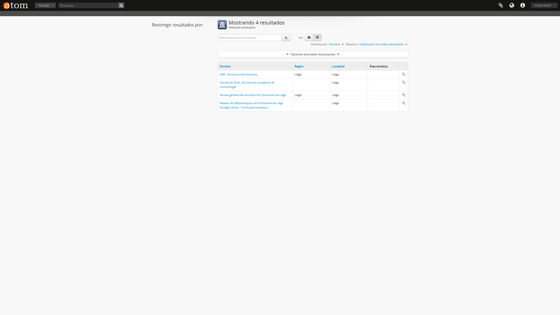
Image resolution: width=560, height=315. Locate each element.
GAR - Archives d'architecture (238, 74)
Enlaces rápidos (522, 5)
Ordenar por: (319, 44)
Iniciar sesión (542, 5)
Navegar (44, 5)
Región (299, 66)
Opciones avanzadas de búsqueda (313, 54)
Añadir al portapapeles (404, 74)
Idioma (511, 5)
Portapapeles (500, 5)
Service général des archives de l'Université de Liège (253, 95)
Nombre (225, 66)
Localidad (338, 66)
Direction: (352, 44)
